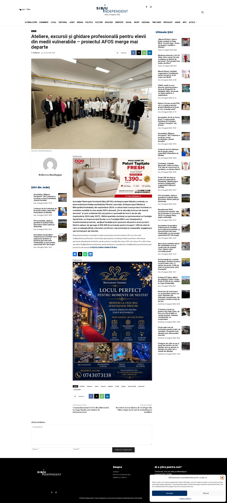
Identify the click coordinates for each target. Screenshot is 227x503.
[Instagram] (151, 7)
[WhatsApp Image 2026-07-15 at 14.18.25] (112, 321)
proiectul (141, 386)
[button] (222, 478)
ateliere (82, 386)
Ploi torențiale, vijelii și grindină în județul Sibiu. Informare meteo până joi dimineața (44, 224)
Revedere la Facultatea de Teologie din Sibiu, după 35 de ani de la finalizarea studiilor (134, 410)
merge (123, 386)
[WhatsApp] (144, 52)
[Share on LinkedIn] (90, 254)
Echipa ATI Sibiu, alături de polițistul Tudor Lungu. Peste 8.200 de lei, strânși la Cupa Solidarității (169, 280)
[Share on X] (80, 254)
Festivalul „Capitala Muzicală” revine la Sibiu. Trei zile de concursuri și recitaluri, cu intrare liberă (169, 166)
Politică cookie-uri (185, 498)
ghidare (110, 386)
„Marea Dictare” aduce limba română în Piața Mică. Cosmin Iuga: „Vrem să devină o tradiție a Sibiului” (168, 43)
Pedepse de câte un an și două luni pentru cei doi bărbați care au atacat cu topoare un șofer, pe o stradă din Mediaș (168, 347)
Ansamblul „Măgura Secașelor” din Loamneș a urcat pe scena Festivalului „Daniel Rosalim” (45, 197)
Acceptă (169, 493)
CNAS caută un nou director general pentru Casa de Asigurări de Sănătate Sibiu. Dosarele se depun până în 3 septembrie (168, 90)
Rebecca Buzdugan (50, 175)
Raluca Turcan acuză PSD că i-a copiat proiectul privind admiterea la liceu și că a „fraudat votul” (169, 106)
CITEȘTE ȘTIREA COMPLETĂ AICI (103, 247)
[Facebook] (146, 7)
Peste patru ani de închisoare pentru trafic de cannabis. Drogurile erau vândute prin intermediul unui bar (169, 331)
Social (34, 31)
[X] (138, 52)
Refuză (206, 493)
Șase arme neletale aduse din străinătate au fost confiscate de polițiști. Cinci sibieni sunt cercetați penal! (168, 247)
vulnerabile (77, 389)
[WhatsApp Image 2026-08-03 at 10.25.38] (112, 178)
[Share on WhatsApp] (85, 254)
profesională (132, 386)
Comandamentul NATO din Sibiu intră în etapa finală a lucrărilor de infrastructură (91, 410)
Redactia (36, 53)
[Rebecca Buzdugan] (50, 165)
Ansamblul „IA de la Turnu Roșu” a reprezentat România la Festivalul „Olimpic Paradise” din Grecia (169, 121)
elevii (96, 386)
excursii (103, 386)
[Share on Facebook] (75, 254)
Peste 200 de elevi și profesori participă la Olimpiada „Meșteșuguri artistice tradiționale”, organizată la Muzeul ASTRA (168, 182)
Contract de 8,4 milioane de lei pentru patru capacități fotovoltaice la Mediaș (45, 211)
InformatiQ (138, 498)
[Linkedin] (149, 52)
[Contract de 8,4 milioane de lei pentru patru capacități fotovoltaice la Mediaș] (62, 211)
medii (117, 386)
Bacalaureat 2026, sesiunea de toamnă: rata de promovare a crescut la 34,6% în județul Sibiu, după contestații (169, 213)
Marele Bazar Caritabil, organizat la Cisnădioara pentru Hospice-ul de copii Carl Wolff (168, 74)
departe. (90, 386)
